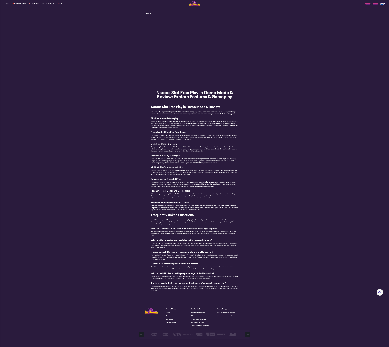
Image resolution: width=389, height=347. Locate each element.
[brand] (368, 4)
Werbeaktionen (171, 322)
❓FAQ (59, 3)
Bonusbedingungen (197, 322)
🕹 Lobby (6, 3)
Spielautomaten (48, 3)
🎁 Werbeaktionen (19, 3)
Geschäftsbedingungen (198, 319)
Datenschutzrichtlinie (198, 313)
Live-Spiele (169, 319)
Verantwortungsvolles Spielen (226, 316)
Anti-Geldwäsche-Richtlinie (200, 325)
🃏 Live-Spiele (34, 3)
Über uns (194, 316)
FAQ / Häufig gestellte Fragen (226, 313)
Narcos (148, 13)
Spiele (168, 313)
